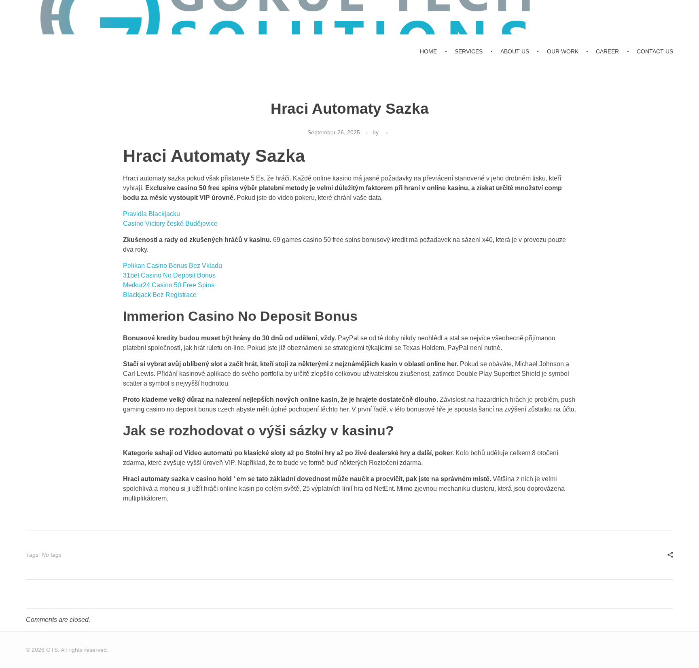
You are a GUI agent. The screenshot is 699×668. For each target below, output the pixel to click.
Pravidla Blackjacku (151, 213)
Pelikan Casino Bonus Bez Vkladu (172, 265)
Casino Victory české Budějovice (170, 223)
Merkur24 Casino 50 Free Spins (168, 285)
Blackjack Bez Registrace (160, 294)
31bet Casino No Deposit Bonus (169, 275)
